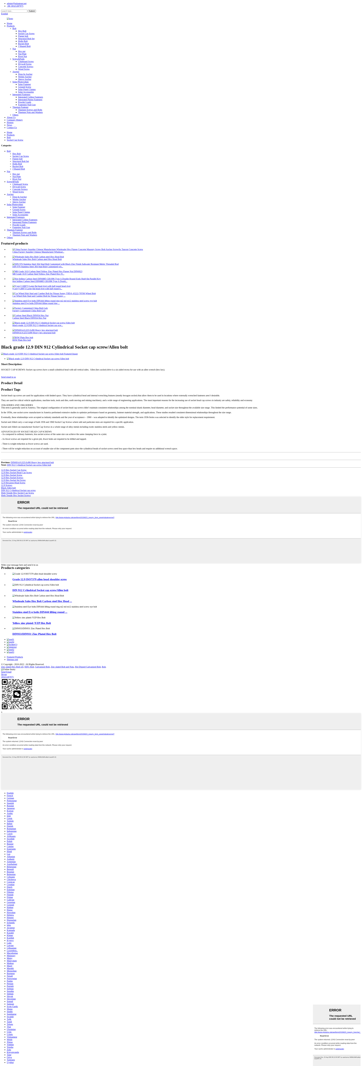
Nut (14, 49)
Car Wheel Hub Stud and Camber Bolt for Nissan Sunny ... (38, 296)
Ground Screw (24, 87)
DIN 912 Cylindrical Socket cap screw (18, 490)
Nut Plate (22, 54)
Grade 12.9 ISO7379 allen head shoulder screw (39, 579)
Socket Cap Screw (26, 33)
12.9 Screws (6, 485)
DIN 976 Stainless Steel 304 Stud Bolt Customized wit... (37, 266)
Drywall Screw (25, 64)
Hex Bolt (22, 31)
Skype (4, 674)
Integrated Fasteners (21, 94)
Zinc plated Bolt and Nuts (62, 667)
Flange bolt (23, 36)
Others (15, 115)
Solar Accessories (26, 92)
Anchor (15, 71)
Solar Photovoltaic (20, 82)
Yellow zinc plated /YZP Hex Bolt (31, 623)
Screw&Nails (18, 59)
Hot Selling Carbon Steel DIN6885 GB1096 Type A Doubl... (39, 281)
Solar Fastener (24, 84)
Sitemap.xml (12, 659)
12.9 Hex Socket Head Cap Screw (16, 472)
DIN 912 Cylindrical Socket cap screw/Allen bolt (29, 465)
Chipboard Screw (26, 61)
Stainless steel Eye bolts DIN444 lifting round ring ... (36, 303)
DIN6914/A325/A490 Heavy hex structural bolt (33, 332)
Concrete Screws (25, 66)
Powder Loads (24, 102)
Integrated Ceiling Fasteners (30, 97)
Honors (10, 122)
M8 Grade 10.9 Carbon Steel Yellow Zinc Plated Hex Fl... (38, 274)
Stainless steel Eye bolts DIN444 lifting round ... (39, 612)
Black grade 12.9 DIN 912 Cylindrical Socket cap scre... (37, 325)
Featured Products (15, 657)
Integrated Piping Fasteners (30, 99)
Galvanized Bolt (42, 667)
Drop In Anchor (25, 74)
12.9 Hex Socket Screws (12, 477)
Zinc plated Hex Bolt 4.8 (12, 667)
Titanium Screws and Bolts (30, 110)
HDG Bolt (29, 667)
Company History (15, 120)
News (9, 125)
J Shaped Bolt (24, 46)
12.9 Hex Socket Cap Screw (14, 470)
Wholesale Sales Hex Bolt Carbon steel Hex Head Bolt (37, 259)
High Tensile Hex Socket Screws (16, 495)
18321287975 (7, 677)
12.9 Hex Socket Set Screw (13, 480)
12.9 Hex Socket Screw (11, 475)
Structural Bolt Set (26, 38)
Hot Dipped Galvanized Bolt (88, 667)
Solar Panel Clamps (27, 89)
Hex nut (21, 51)
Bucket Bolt (23, 43)
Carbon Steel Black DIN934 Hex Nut (29, 318)
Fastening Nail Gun (27, 104)
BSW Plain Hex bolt (21, 340)
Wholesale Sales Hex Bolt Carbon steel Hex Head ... (42, 601)
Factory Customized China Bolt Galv (29, 310)
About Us (11, 117)
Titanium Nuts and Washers (30, 112)
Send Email (6, 672)
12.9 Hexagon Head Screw (13, 483)
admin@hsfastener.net (16, 3)
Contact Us (12, 127)
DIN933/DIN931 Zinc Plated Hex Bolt (34, 633)
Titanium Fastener (20, 107)
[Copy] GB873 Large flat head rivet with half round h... (37, 288)
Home (9, 23)
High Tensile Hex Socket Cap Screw (17, 493)
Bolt (14, 28)
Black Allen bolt (8, 488)
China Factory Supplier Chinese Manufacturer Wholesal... (38, 252)
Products (11, 26)
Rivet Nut (22, 56)
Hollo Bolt (23, 41)
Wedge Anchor (25, 77)
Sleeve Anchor (24, 79)
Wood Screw (24, 69)
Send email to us (8, 377)
